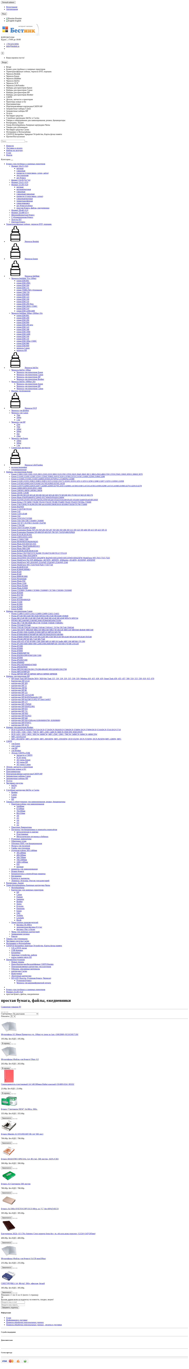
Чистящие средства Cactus (17, 941)
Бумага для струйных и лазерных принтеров (25, 164)
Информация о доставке (16, 1320)
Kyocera (19, 906)
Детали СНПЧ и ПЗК (20, 753)
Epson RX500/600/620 (20, 600)
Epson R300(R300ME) (20, 569)
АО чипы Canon (23, 764)
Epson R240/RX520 (19, 567)
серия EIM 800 (22, 295)
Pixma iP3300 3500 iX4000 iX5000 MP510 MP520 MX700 (36, 632)
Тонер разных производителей (24, 922)
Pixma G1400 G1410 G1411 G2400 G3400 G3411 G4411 (35, 613)
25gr (18, 424)
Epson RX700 (17, 595)
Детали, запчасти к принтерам (19, 767)
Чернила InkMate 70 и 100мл (23, 278)
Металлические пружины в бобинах (32, 836)
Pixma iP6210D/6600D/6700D (24, 665)
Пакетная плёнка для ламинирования (27, 804)
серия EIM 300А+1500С (26, 306)
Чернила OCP (30, 408)
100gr (18, 417)
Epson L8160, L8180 (20, 493)
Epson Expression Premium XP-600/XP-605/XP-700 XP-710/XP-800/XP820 (43, 532)
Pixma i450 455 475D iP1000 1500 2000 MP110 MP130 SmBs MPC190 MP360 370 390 (48, 641)
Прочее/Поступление (15, 959)
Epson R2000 (16, 606)
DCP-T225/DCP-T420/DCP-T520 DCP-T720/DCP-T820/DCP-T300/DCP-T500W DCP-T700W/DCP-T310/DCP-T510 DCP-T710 (66, 730)
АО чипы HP (22, 762)
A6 (17, 815)
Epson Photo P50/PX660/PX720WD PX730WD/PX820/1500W (37, 497)
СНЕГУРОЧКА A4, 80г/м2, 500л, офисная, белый (23, 1283)
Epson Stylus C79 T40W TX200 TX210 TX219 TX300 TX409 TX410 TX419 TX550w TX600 (51, 502)
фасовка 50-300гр (24, 925)
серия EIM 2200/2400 (25, 311)
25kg (18, 436)
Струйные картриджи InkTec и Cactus (22, 790)
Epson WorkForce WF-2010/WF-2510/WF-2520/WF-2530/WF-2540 (39, 562)
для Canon (15, 746)
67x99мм (20, 809)
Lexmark (20, 918)
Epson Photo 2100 (18, 583)
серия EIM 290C (23, 283)
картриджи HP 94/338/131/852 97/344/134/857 (31, 699)
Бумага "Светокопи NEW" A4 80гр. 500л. (19, 1109)
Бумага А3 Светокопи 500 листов (15, 1184)
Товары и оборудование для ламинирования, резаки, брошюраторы (35, 802)
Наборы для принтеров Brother (19, 727)
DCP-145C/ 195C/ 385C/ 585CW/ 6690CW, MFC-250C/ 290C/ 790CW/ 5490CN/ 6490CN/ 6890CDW (54, 734)
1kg (18, 434)
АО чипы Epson (23, 760)
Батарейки (15, 953)
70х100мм (20, 811)
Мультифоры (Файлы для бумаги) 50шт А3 (20, 1059)
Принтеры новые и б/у (16, 769)
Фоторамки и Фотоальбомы (18, 943)
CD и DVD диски (19, 948)
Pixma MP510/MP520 (20, 672)
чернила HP (21, 350)
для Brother (16, 750)
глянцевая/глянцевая (25, 194)
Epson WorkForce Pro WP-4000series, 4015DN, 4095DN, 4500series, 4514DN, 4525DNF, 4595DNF (53, 560)
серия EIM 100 (22, 299)
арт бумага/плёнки (24, 205)
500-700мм (21, 857)
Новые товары (17, 962)
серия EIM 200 (22, 285)
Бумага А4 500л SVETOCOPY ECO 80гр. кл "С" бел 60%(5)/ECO (30, 1209)
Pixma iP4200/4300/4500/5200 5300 (26, 655)
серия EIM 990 (22, 322)
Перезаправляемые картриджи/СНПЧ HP (24, 774)
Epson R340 (16, 574)
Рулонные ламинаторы (21, 839)
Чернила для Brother (20, 410)
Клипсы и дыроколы (20, 878)
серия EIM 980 (22, 343)
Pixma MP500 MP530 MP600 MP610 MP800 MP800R (34, 674)
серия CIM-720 (22, 292)
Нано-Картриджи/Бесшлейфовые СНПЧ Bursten (32, 964)
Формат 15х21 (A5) (19, 182)
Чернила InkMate (31, 276)
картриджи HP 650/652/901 (23, 706)
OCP (13, 788)
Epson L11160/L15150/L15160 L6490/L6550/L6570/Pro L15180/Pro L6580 (42, 479)
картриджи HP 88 (19, 690)
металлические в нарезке (27, 832)
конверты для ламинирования (24, 869)
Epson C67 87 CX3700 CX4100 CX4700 (28, 523)
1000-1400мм (22, 862)
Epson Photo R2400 (19, 586)
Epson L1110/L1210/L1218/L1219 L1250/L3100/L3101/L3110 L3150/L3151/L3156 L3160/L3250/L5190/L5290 (58, 476)
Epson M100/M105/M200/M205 (24, 541)
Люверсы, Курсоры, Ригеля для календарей (30, 881)
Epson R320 (16, 572)
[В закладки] (12, 1093)
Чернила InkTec (31, 368)
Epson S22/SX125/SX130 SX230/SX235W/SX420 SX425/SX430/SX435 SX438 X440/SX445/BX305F (54, 500)
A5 (17, 818)
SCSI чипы (21, 757)
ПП (18, 864)
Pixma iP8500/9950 (19, 667)
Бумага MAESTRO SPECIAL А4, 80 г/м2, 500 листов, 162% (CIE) (30, 1159)
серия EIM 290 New (25, 304)
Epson (13, 797)
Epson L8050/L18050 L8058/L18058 (26, 490)
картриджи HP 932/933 (21, 716)
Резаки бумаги (17, 871)
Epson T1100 (16, 602)
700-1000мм (21, 860)
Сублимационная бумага (22, 217)
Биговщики (16, 876)
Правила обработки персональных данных (25, 1322)
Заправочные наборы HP (17, 778)
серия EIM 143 (22, 297)
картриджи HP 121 (19, 692)
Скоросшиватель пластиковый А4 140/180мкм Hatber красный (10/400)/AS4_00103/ (37, 1084)
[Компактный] (7, 1012)
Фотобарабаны (17, 887)
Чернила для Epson (19, 438)
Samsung (20, 899)
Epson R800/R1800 (19, 576)
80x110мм (20, 813)
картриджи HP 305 (19, 683)
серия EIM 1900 (23, 332)
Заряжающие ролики (20, 934)
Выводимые (16, 973)
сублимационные (19, 469)
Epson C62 (15, 516)
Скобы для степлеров (20, 848)
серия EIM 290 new (24, 325)
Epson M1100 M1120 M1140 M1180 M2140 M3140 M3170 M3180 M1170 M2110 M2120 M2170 (52, 495)
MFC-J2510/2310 (18, 737)
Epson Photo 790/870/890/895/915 (25, 546)
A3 (17, 822)
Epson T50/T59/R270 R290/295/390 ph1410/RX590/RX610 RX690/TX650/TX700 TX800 (49, 504)
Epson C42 (15, 511)
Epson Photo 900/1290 (20, 548)
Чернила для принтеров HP (28, 377)
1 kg (18, 420)
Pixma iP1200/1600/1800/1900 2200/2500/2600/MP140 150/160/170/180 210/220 (45, 644)
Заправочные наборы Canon (18, 776)
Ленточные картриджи (21, 976)
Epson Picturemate (18, 579)
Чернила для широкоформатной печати (33, 983)
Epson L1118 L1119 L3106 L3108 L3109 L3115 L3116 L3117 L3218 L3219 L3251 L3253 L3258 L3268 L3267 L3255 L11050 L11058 (67, 481)
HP (12, 799)
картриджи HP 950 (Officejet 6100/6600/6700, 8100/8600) (35, 720)
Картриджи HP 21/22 (20, 681)
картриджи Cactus (19, 971)
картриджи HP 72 (19, 685)
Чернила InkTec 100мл (21, 370)
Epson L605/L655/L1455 (21, 537)
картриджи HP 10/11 (20, 725)
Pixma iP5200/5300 (19, 660)
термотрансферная (24, 201)
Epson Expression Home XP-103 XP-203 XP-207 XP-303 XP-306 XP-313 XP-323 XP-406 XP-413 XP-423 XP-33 (59, 530)
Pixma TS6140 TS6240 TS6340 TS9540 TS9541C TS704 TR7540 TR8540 (42, 627)
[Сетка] (2, 1012)
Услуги (9, 781)
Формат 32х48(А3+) (20, 212)
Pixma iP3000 (17, 651)
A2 (17, 825)
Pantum (19, 897)
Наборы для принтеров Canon (19, 611)
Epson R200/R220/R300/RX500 (24, 551)
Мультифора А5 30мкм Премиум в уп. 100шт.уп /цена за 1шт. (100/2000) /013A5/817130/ (39, 1034)
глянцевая (20, 171)
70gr (18, 415)
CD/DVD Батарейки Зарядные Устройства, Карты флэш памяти (34, 946)
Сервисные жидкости (20, 448)
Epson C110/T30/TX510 (21, 509)
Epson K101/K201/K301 (21, 534)
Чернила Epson (31, 259)
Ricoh (18, 920)
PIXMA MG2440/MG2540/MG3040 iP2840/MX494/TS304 (36, 620)
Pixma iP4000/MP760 (20, 653)
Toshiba (19, 915)
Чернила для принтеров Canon (29, 375)
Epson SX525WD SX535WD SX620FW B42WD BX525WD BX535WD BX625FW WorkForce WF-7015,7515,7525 (60, 558)
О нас (8, 153)
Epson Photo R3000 (19, 588)
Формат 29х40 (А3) (19, 210)
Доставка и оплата (14, 148)
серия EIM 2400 (23, 334)
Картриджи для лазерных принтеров (27, 890)
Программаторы (13, 771)
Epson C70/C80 (17, 525)
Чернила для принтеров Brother (30, 379)
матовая (19, 168)
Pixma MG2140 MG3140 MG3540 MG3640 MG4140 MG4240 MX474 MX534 (44, 618)
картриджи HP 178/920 (21, 704)
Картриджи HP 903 (19, 713)
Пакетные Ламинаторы (21, 827)
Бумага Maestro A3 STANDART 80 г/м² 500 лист (22, 1134)
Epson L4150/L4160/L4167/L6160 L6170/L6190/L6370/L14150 (38, 483)
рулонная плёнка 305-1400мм (24, 850)
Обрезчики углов (18, 841)
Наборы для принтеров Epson (19, 472)
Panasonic (20, 908)
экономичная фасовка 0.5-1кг (29, 927)
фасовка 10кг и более (25, 929)
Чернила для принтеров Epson (29, 372)
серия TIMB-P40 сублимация (29, 290)
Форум (9, 155)
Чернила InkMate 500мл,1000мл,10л (27, 313)
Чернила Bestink (31, 241)
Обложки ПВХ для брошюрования (26, 843)
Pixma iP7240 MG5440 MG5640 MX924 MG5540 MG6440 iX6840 (39, 616)
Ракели (14, 936)
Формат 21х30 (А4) (19, 185)
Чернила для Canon (19, 413)
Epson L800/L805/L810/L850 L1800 (26, 488)
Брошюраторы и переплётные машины (28, 874)
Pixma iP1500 (17, 646)
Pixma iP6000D (17, 662)
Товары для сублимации (17, 939)
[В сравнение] (15, 1093)
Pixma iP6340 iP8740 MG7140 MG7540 (28, 639)
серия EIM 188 (22, 329)
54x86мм (20, 806)
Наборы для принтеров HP (18, 676)
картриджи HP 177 (19, 702)
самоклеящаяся (23, 203)
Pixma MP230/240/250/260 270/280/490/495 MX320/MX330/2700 (39, 669)
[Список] (5, 1012)
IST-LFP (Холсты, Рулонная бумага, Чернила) (31, 978)
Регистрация (11, 7)
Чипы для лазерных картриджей (25, 932)
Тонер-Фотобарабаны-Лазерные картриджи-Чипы (28, 885)
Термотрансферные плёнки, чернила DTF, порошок (29, 224)
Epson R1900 (16, 604)
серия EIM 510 (22, 308)
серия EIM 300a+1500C (26, 341)
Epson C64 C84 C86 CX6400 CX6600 (27, 521)
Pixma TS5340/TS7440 (21, 625)
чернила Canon (23, 348)
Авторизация (12, 9)
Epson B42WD (17, 507)
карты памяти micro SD (21, 957)
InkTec (14, 785)
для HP (14, 748)
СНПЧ (9, 741)
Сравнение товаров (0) (11, 1007)
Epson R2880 (16, 609)
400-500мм (21, 855)
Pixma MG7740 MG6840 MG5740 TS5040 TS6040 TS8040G (37, 623)
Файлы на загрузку (14, 150)
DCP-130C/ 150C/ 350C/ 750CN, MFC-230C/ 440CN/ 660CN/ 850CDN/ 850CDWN (47, 732)
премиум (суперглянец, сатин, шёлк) (32, 173)
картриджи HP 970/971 (21, 723)
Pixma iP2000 (17, 648)
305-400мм (21, 853)
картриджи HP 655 (19, 709)
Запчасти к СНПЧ (24, 755)
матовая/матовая (23, 189)
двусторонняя (22, 175)
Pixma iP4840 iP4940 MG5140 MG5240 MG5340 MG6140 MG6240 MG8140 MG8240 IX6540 (51, 637)
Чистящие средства (14, 783)
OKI (18, 913)
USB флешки (17, 950)
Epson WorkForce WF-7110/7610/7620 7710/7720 (32, 565)
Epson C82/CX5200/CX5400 (23, 528)
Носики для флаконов (20, 391)
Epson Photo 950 (18, 581)
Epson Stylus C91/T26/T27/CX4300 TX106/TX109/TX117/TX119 (39, 553)
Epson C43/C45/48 (19, 514)
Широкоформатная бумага (22, 215)
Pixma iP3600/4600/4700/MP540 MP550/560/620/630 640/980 (37, 634)
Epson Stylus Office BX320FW (24, 555)
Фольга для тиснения (20, 846)
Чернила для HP (18, 422)
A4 (17, 820)
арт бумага (21, 178)
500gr (18, 431)
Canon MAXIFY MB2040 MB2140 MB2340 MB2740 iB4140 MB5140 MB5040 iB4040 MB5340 (52, 630)
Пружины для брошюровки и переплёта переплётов (34, 829)
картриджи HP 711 (19, 711)
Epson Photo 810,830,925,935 (23, 544)
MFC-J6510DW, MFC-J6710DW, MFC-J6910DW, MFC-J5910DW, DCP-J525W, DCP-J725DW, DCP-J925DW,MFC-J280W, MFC (66, 739)
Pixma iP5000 (17, 658)
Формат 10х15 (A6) (19, 166)
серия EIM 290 (22, 320)
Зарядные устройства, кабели (24, 955)
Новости (10, 146)
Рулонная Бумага (23, 980)
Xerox (19, 904)
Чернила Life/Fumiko (33, 465)
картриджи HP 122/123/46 (22, 695)
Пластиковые (22, 834)
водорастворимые (19, 467)
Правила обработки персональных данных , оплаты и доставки (34, 1325)
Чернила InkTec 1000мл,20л (23, 381)
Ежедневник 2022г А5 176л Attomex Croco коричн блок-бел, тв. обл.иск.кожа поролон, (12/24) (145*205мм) (48, 1233)
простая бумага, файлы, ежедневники (32, 208)
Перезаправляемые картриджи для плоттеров (31, 966)
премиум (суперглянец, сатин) (29, 196)
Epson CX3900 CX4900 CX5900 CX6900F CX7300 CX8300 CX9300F (41, 590)
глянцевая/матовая (24, 199)
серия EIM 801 (22, 281)
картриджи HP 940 (19, 718)
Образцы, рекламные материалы (25, 969)
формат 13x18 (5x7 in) (20, 180)
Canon (14, 795)
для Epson (15, 743)
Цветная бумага (18, 222)
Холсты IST (16, 219)
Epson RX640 (17, 593)
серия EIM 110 (22, 301)
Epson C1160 (16, 597)
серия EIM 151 (22, 288)
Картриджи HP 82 (19, 688)
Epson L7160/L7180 (19, 539)
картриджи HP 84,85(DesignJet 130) (26, 697)
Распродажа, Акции (15, 883)
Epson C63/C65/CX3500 (21, 518)
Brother (14, 792)
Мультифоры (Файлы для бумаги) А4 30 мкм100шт (23, 1258)
